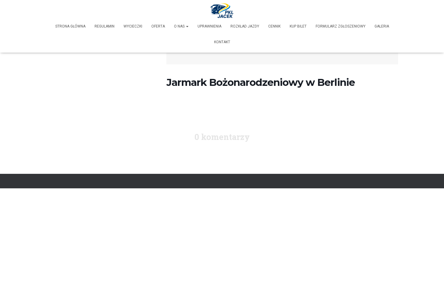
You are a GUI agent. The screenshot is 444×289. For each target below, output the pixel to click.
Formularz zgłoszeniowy (340, 26)
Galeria (382, 26)
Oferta (158, 26)
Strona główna (70, 26)
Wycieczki (133, 26)
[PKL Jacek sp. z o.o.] (222, 10)
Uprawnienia (209, 26)
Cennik (274, 26)
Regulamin (104, 26)
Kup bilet (298, 26)
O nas (179, 26)
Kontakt (222, 42)
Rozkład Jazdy (244, 26)
